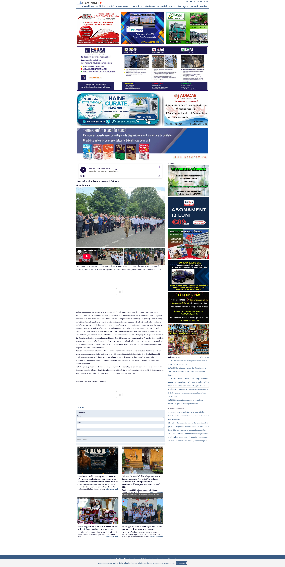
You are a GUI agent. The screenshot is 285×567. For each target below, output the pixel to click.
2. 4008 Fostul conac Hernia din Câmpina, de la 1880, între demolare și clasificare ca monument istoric (187, 371)
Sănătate (149, 6)
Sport (172, 6)
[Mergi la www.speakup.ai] (159, 166)
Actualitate (87, 6)
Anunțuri (183, 6)
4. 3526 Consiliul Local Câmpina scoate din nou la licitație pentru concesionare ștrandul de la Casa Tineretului (188, 393)
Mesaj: (79, 429)
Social (110, 6)
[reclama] (98, 43)
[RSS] (197, 1)
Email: (79, 422)
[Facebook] (194, 1)
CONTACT (205, 1)
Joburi (194, 6)
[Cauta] (187, 1)
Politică (100, 6)
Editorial (162, 6)
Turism (204, 6)
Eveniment (122, 6)
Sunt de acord (181, 563)
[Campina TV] (142, 2)
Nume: (79, 415)
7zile (201, 357)
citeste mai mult (112, 489)
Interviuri (136, 6)
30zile (207, 357)
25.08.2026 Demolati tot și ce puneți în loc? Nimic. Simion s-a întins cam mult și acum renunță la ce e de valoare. (188, 416)
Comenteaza (82, 439)
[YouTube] (191, 1)
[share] (76, 407)
